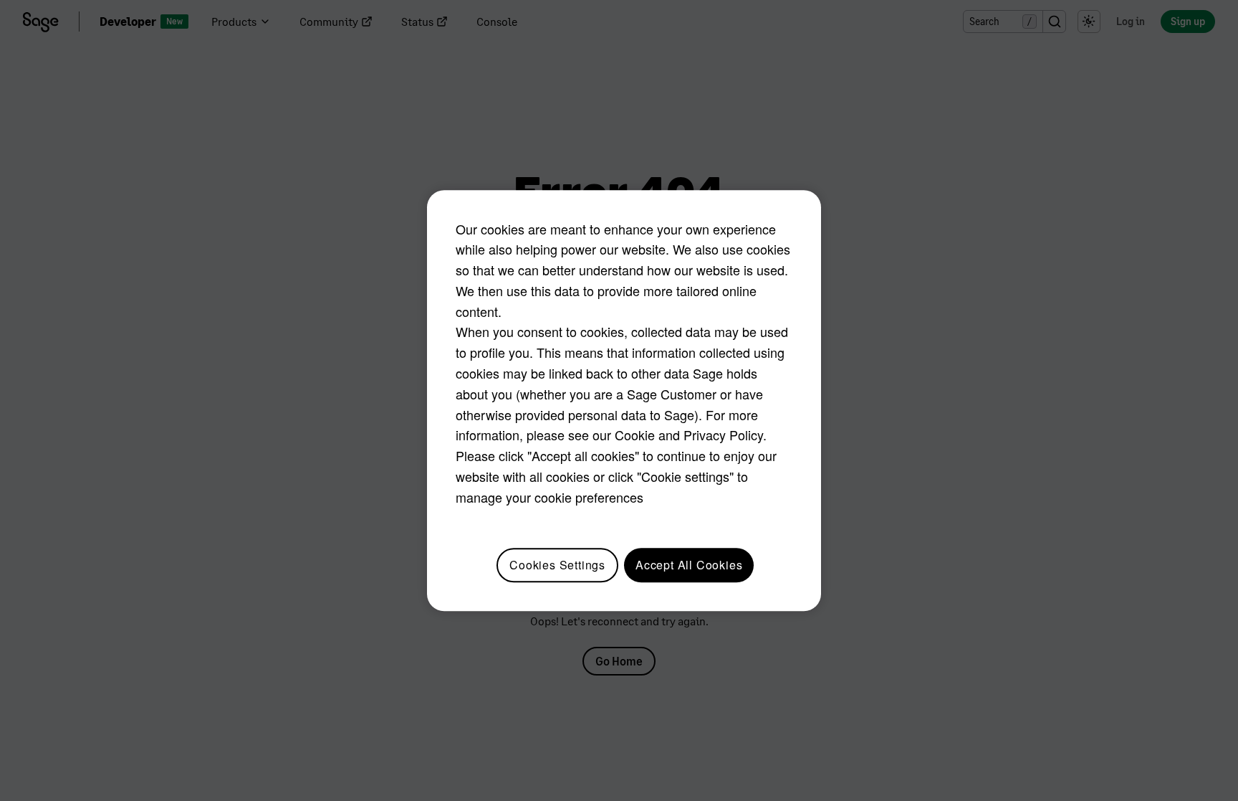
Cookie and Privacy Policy (689, 435)
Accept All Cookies (688, 564)
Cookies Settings (557, 564)
